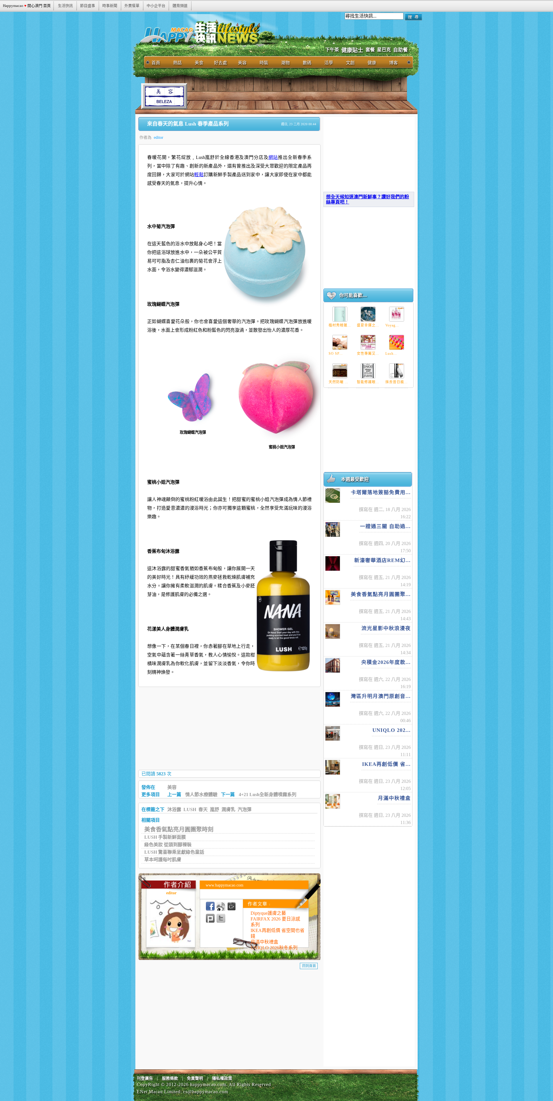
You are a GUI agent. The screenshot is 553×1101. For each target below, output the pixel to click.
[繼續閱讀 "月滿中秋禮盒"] (332, 801)
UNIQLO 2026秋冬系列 (274, 947)
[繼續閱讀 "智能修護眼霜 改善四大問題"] (368, 370)
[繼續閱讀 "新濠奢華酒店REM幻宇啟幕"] (332, 563)
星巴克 (384, 49)
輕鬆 (199, 174)
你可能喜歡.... (353, 295)
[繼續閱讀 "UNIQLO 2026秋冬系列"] (332, 733)
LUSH (189, 809)
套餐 (370, 49)
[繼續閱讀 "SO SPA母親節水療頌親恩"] (339, 342)
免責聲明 (195, 1078)
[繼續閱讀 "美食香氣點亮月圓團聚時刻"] (332, 597)
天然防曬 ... (338, 382)
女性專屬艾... (368, 354)
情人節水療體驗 (201, 794)
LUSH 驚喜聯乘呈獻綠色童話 (174, 852)
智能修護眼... (368, 382)
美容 (172, 787)
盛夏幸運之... (368, 325)
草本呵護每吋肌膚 (162, 859)
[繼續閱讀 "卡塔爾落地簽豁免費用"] (332, 495)
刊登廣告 (145, 1078)
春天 (203, 809)
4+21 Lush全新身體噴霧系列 (267, 794)
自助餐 (400, 50)
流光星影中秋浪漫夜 (386, 628)
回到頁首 (309, 966)
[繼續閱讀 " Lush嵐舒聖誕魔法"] (396, 342)
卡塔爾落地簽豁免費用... (381, 492)
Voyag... (392, 325)
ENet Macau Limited (158, 1091)
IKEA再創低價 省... (386, 764)
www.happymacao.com (224, 885)
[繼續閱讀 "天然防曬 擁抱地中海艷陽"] (339, 370)
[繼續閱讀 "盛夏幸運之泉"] (368, 314)
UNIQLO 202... (391, 730)
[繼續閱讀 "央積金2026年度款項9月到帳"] (332, 665)
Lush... (391, 354)
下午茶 (332, 49)
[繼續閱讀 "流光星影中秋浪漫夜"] (332, 631)
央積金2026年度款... (386, 662)
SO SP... (336, 354)
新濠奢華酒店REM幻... (382, 560)
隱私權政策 (222, 1078)
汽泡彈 (244, 809)
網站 (273, 157)
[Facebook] (210, 906)
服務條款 (170, 1078)
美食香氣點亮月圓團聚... (381, 594)
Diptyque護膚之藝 (268, 913)
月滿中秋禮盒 (264, 941)
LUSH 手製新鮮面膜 (165, 837)
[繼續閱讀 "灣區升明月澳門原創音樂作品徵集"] (332, 699)
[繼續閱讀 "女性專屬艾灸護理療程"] (368, 342)
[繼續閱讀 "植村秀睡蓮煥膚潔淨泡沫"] (339, 314)
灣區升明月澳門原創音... (381, 696)
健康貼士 (352, 50)
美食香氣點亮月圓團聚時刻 (178, 829)
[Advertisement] (292, 96)
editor (158, 137)
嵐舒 (214, 809)
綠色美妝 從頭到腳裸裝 (168, 844)
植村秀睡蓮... (340, 325)
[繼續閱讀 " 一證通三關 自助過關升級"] (332, 529)
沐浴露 (174, 809)
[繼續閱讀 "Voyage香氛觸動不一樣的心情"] (396, 314)
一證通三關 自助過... (385, 526)
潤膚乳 (228, 809)
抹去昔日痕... (396, 382)
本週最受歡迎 (355, 479)
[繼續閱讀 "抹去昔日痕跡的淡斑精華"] (396, 370)
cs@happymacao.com (205, 1091)
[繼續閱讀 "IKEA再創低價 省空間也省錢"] (332, 767)
